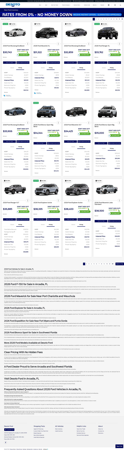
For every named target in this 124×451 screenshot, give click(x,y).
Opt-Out (40, 449)
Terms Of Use (19, 449)
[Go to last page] (122, 19)
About (100, 426)
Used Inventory (59, 431)
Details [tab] (12, 67)
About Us (100, 429)
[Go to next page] (119, 19)
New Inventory (58, 429)
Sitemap (24, 449)
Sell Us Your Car (81, 431)
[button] (12, 24)
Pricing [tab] (20, 67)
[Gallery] (62, 14)
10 (116, 19)
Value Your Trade (9, 62)
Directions (100, 433)
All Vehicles (59, 426)
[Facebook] (5, 442)
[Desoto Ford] (16, 5)
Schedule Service (81, 433)
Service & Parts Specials (83, 435)
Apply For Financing (38, 429)
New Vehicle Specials (39, 435)
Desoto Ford (6, 449)
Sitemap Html (30, 449)
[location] (73, 1)
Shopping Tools (39, 426)
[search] (120, 5)
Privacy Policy (13, 449)
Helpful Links (81, 426)
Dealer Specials (37, 433)
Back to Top (119, 264)
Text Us (119, 446)
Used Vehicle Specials (39, 437)
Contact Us (10, 429)
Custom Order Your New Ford (41, 431)
